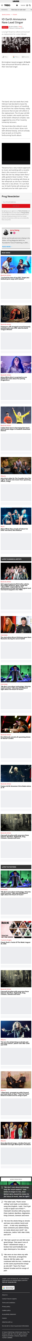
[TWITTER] (11, 233)
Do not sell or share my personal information (15, 1326)
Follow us (17, 57)
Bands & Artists (6, 14)
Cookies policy (6, 1310)
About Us (5, 1295)
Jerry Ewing (14, 26)
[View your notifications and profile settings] (17, 5)
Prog (20, 26)
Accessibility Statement (9, 1314)
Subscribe (23, 5)
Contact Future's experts (9, 1299)
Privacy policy (6, 1306)
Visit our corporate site (9, 1282)
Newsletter (26, 57)
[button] (2, 5)
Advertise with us (7, 1322)
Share (6, 57)
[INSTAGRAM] (14, 233)
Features (5, 27)
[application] (16, 151)
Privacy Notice (25, 212)
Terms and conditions (8, 1302)
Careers (4, 1318)
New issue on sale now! (18, 9)
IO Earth (15, 14)
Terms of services (23, 211)
